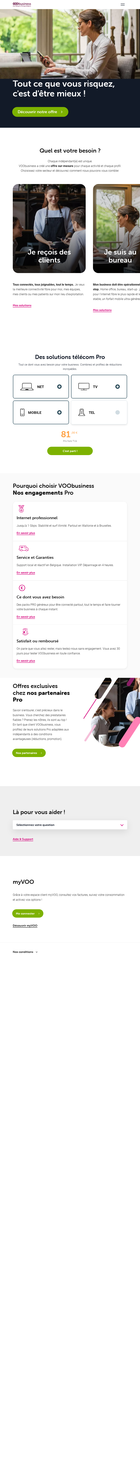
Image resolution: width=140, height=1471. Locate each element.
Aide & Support (23, 839)
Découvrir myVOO (25, 925)
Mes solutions (22, 305)
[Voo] (22, 5)
